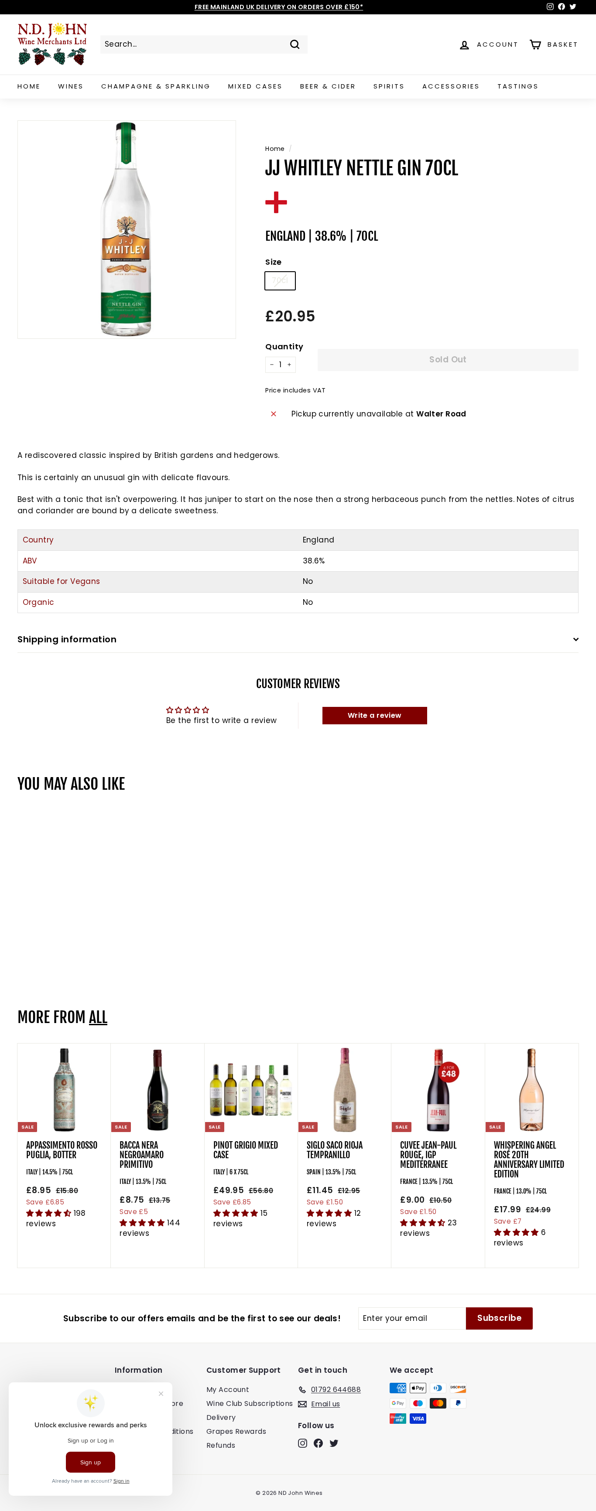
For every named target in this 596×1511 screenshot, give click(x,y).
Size (273, 261)
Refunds (220, 1445)
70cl (280, 280)
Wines (71, 86)
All (98, 1017)
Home (29, 86)
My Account (227, 1390)
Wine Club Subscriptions (249, 1403)
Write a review (375, 715)
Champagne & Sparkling (156, 86)
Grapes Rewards (236, 1431)
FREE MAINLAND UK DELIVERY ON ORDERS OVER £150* (279, 7)
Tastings (518, 86)
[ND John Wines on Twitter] (334, 1443)
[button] (50, 1213)
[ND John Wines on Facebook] (318, 1443)
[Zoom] (127, 229)
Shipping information (66, 639)
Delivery (221, 1417)
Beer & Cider (328, 86)
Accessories (451, 86)
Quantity (284, 346)
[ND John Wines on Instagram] (302, 1443)
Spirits (389, 86)
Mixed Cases (255, 86)
